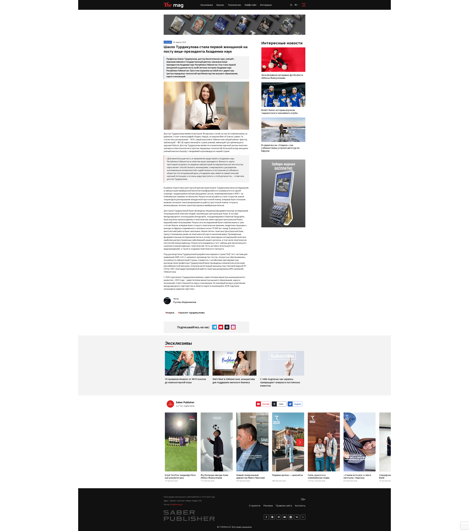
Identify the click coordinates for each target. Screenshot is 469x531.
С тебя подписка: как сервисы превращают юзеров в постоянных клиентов (280, 362)
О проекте (254, 485)
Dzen (281, 384)
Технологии (234, 4)
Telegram (297, 384)
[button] (300, 422)
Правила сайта (284, 485)
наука (170, 292)
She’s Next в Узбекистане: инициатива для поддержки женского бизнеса (234, 360)
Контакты (300, 485)
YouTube (265, 384)
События (167, 22)
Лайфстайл (250, 4)
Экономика (206, 4)
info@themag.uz (176, 484)
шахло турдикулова (192, 292)
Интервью (266, 4)
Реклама (268, 485)
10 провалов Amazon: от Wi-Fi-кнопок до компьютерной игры (185, 360)
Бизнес (220, 4)
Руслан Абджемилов (184, 282)
